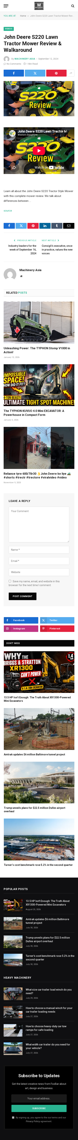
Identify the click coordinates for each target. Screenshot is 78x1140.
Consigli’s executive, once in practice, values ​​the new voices (57, 249)
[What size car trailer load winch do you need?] (13, 993)
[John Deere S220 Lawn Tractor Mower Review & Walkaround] (39, 98)
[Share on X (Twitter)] (35, 73)
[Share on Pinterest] (56, 73)
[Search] (72, 6)
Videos (8, 29)
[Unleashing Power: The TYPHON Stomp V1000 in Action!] (39, 322)
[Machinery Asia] (39, 6)
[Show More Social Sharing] (70, 73)
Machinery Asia (25, 59)
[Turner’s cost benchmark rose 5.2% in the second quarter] (39, 839)
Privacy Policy (33, 1121)
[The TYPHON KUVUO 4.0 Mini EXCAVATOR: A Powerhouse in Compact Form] (39, 385)
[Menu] (6, 6)
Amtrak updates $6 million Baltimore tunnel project (34, 754)
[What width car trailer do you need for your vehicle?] (13, 1048)
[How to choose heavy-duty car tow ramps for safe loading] (13, 1030)
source (8, 210)
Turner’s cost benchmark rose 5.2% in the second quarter (38, 864)
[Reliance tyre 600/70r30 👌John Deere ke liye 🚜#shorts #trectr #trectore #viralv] (39, 448)
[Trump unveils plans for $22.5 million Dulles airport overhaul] (39, 783)
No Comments (14, 64)
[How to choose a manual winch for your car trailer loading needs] (13, 1012)
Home (23, 16)
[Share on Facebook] (14, 73)
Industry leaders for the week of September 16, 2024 (22, 249)
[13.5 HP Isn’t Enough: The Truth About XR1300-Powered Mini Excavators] (39, 672)
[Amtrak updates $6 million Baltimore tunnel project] (39, 729)
